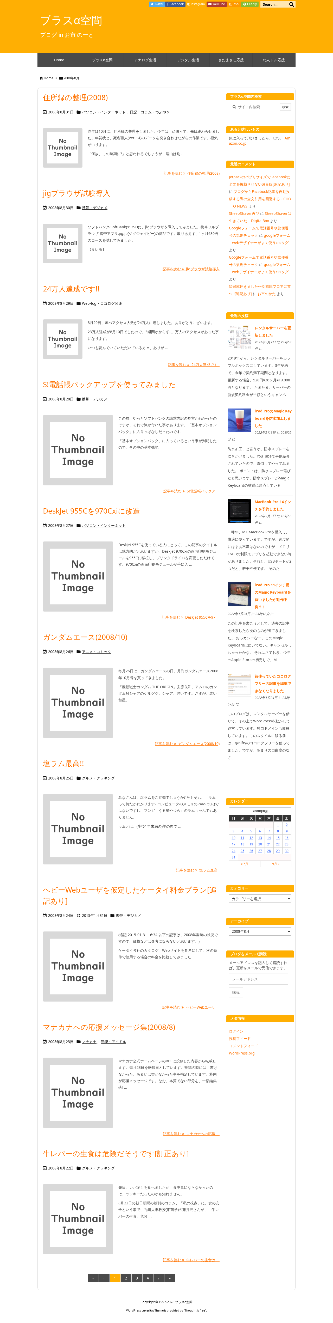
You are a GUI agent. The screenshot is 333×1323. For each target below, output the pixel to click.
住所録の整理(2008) (75, 97)
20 (260, 844)
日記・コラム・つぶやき (150, 111)
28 (269, 851)
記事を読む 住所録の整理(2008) (192, 173)
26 (251, 851)
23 (287, 844)
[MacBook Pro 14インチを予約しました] (239, 510)
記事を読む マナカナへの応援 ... (191, 1133)
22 (278, 844)
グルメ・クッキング (98, 778)
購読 (236, 992)
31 (233, 857)
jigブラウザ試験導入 (76, 193)
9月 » (275, 864)
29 (278, 851)
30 (287, 851)
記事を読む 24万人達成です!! (194, 364)
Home (48, 78)
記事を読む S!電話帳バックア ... (191, 491)
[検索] (292, 4)
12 (251, 838)
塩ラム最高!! (63, 763)
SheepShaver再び (244, 213)
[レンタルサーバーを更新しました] (239, 336)
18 (242, 844)
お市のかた (267, 293)
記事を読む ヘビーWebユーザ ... (191, 1007)
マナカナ (89, 1041)
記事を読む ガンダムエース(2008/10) (187, 743)
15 (278, 838)
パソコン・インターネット (104, 111)
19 (251, 844)
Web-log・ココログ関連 (102, 303)
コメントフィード (243, 1045)
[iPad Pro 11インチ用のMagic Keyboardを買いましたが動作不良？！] (239, 593)
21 (269, 844)
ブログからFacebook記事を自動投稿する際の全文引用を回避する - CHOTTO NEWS (260, 199)
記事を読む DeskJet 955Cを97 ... (191, 617)
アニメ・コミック (96, 651)
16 (287, 838)
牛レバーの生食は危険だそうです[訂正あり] (116, 1153)
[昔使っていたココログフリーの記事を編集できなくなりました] (239, 684)
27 (260, 851)
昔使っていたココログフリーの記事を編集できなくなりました (273, 683)
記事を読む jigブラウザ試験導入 (191, 268)
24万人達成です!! (71, 289)
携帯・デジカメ (94, 207)
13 (260, 838)
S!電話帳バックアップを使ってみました (109, 384)
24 (233, 851)
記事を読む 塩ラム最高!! (198, 870)
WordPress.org (242, 1053)
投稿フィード (240, 1038)
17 (233, 844)
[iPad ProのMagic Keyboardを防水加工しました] (239, 419)
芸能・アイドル (113, 1041)
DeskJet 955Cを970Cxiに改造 (91, 511)
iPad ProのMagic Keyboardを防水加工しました (273, 418)
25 (242, 851)
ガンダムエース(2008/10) (85, 637)
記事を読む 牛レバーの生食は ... (191, 1259)
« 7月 (244, 864)
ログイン (236, 1031)
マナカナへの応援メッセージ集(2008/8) (109, 1027)
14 (269, 838)
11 (242, 838)
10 (233, 838)
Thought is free (195, 1310)
